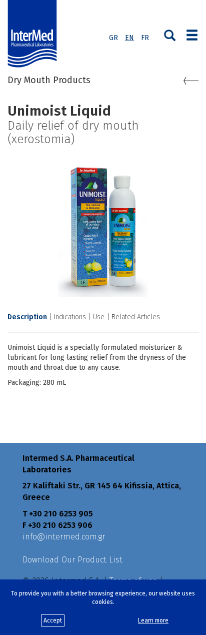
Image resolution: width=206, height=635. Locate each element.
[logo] (35, 34)
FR (145, 38)
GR (113, 38)
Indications (70, 317)
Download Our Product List (72, 559)
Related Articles (136, 317)
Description (27, 317)
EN (129, 38)
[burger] (192, 34)
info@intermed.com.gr (63, 536)
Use (98, 317)
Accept (53, 620)
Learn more (153, 620)
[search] (170, 35)
